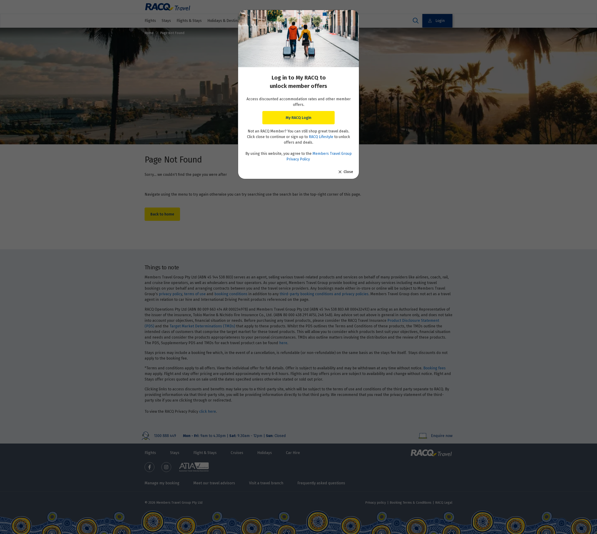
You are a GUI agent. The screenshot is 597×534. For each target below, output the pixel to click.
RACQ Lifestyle (321, 137)
